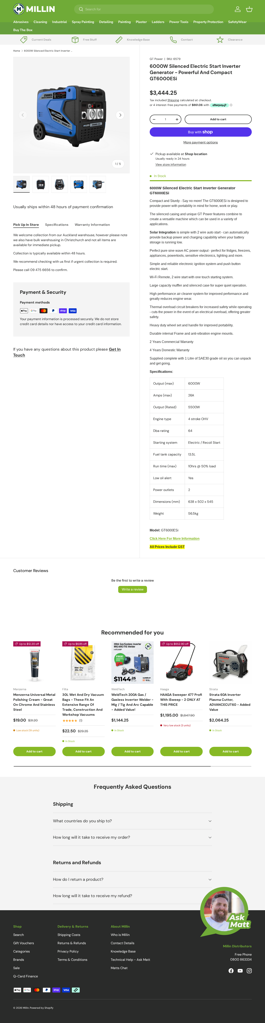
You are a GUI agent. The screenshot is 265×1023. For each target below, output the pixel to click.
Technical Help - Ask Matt (130, 959)
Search (18, 935)
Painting (124, 22)
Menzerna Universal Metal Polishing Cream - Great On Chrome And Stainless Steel (34, 702)
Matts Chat (119, 968)
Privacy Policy (68, 951)
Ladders (158, 22)
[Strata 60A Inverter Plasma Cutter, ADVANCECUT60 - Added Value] (230, 662)
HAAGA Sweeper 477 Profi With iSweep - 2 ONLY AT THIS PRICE (181, 700)
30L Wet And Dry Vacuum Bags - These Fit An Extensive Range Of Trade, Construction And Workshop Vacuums (83, 705)
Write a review (132, 589)
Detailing (106, 22)
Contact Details (122, 943)
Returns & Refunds (72, 943)
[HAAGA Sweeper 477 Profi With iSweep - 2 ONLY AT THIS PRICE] (181, 662)
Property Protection (208, 22)
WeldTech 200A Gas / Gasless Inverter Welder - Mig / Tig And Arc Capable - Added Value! (132, 702)
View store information (170, 164)
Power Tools (178, 22)
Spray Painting (83, 22)
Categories (21, 951)
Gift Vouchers (23, 943)
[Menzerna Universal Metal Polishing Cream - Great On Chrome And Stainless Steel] (34, 662)
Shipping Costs (69, 935)
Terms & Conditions (72, 959)
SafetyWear (237, 22)
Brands (18, 959)
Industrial (59, 22)
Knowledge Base (123, 951)
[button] (249, 9)
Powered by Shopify (41, 1008)
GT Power (156, 59)
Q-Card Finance (25, 976)
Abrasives (21, 22)
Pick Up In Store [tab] (26, 224)
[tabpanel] (71, 252)
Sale (16, 968)
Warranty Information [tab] (92, 224)
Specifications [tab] (57, 224)
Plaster (141, 22)
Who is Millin (120, 935)
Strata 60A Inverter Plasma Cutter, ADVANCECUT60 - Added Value (229, 702)
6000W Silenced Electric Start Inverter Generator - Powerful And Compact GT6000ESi (49, 51)
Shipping (173, 100)
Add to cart (218, 119)
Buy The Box (23, 30)
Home (16, 51)
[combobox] (144, 9)
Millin (26, 1008)
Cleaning (40, 22)
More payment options (200, 142)
